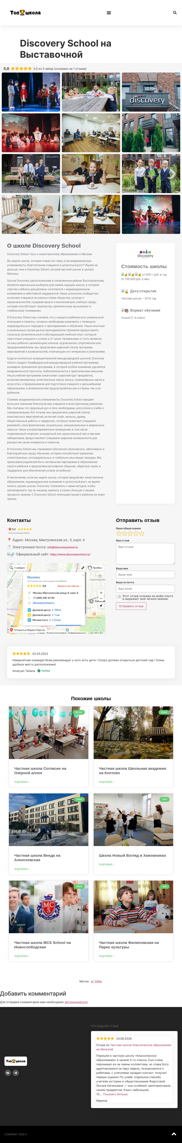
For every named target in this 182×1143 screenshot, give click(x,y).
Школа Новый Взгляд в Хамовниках (132, 855)
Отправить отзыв (131, 606)
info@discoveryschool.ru (62, 547)
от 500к (96, 981)
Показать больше (115, 1094)
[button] (109, 12)
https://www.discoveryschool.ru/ (70, 554)
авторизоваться (76, 1002)
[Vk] (8, 1073)
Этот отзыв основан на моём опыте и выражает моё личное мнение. (147, 597)
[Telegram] (16, 1073)
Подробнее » (21, 782)
